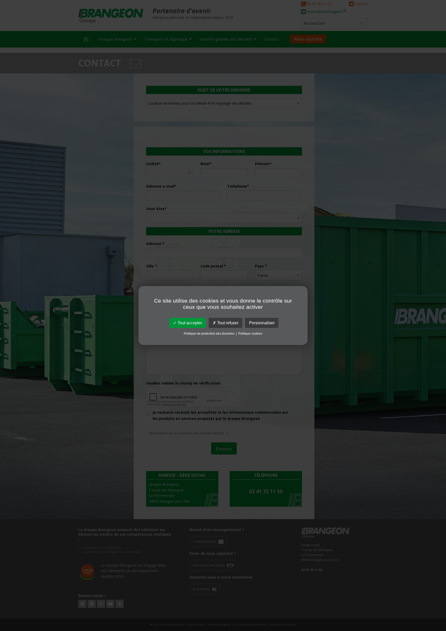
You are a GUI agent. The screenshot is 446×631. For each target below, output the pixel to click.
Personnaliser (262, 323)
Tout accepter (189, 323)
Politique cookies (250, 333)
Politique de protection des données (209, 333)
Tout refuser (227, 323)
